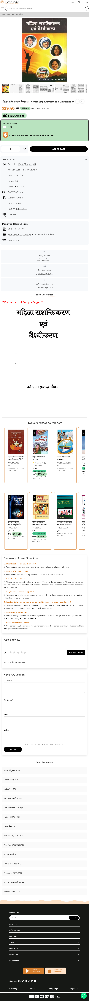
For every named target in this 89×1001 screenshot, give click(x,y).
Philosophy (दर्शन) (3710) (13, 873)
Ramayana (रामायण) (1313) (13, 836)
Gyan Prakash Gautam (26, 170)
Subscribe (74, 918)
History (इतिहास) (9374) (12, 864)
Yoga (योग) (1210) (10, 826)
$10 (10, 127)
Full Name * (8, 700)
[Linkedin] (32, 981)
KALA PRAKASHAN (27, 164)
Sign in (73, 2)
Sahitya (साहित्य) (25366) (13, 854)
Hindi (13, 14)
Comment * (9, 680)
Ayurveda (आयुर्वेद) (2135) (13, 798)
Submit (13, 749)
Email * (6, 714)
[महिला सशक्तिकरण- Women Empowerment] (41, 453)
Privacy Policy (60, 744)
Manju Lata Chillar (62, 529)
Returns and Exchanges (19, 234)
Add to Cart (58, 149)
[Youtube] (35, 981)
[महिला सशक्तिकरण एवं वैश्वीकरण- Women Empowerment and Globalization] (5, 89)
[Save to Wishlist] (77, 102)
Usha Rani (38, 465)
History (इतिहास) (19, 14)
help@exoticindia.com (44, 608)
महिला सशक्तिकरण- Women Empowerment (39, 459)
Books (8, 14)
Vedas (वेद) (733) (10, 789)
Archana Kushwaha (12, 529)
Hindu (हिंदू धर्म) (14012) (12, 770)
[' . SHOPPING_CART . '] (83, 2)
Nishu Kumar (15, 462)
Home (3, 14)
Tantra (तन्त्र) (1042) (11, 780)
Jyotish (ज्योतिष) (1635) (12, 817)
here (63, 615)
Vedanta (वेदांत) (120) (12, 892)
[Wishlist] (78, 2)
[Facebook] (19, 981)
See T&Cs (49, 260)
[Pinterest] (26, 981)
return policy (12, 587)
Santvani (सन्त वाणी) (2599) (14, 882)
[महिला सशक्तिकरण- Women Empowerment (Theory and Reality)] (65, 453)
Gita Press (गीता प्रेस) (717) (14, 845)
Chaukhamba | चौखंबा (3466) (15, 808)
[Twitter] (22, 981)
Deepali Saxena (65, 462)
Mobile (6, 730)
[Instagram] (29, 981)
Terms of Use (48, 744)
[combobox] (44, 8)
